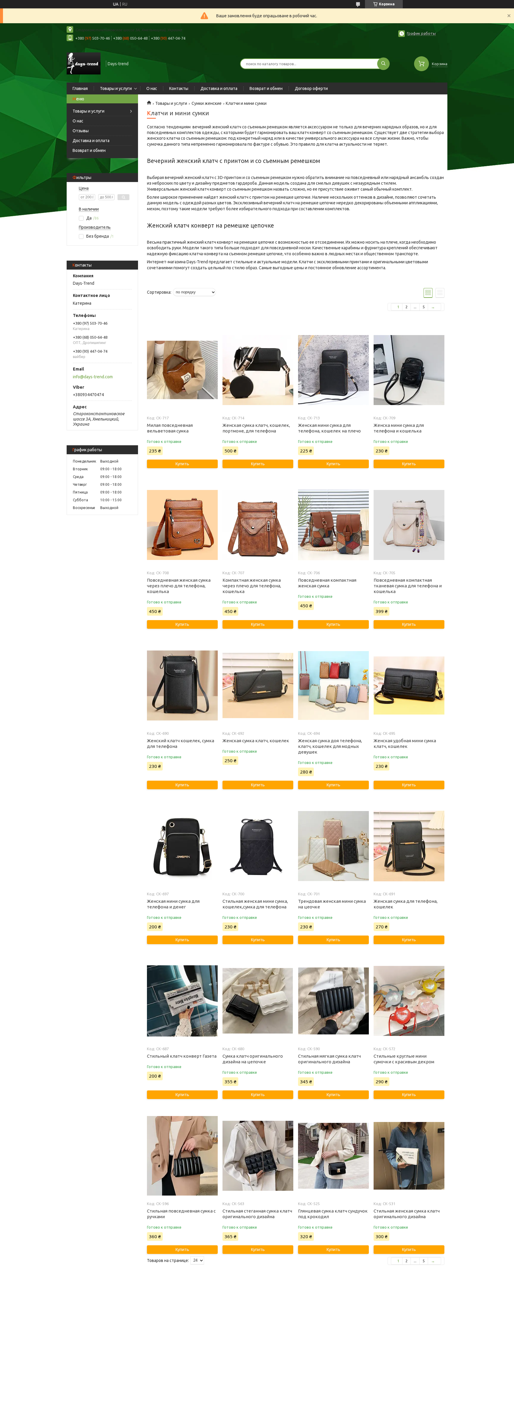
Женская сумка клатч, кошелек (255, 740)
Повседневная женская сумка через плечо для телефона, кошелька (179, 586)
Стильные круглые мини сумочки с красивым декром (404, 1058)
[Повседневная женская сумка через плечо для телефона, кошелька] (182, 525)
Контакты (178, 88)
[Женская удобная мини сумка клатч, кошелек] (409, 685)
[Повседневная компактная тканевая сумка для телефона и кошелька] (409, 525)
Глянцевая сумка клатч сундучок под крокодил (333, 1213)
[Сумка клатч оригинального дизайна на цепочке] (257, 1000)
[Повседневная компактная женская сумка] (333, 525)
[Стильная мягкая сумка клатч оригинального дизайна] (333, 1000)
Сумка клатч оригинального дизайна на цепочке (252, 1058)
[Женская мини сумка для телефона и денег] (182, 846)
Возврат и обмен (266, 88)
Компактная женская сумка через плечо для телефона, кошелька (251, 586)
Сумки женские (207, 103)
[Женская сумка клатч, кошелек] (257, 685)
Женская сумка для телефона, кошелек (406, 904)
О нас (151, 88)
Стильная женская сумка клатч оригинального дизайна (407, 1213)
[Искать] (383, 63)
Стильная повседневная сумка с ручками (181, 1213)
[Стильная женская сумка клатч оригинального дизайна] (409, 1155)
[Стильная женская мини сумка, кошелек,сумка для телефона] (257, 846)
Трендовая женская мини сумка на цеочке (332, 904)
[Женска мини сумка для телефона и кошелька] (409, 370)
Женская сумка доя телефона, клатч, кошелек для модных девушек (330, 746)
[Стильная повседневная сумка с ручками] (182, 1155)
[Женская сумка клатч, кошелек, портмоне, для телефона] (257, 370)
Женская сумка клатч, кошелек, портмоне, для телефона (256, 428)
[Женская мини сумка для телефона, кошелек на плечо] (333, 370)
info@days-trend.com (93, 376)
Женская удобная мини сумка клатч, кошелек (405, 743)
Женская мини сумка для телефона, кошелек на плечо (329, 428)
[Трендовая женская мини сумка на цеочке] (333, 846)
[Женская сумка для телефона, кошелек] (409, 846)
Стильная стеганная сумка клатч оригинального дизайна (257, 1213)
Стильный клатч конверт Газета (182, 1056)
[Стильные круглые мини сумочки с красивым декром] (409, 1000)
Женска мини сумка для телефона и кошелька (399, 428)
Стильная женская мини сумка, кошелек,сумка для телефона (255, 904)
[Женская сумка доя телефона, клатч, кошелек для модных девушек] (333, 685)
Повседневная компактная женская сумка (327, 583)
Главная (80, 88)
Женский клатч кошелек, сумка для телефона (180, 743)
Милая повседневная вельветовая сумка (170, 428)
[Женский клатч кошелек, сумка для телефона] (182, 685)
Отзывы (81, 130)
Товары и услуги (116, 88)
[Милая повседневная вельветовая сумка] (182, 370)
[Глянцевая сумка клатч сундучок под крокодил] (333, 1155)
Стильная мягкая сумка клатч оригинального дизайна (329, 1058)
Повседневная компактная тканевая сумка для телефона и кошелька (408, 586)
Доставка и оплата (218, 88)
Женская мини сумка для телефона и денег (173, 904)
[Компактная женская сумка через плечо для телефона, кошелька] (257, 525)
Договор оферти (311, 88)
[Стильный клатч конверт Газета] (182, 1000)
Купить (182, 463)
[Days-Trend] (84, 63)
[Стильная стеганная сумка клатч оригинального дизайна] (257, 1155)
